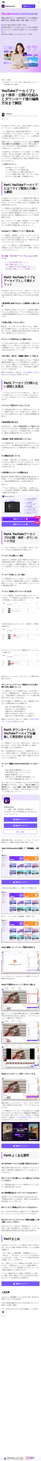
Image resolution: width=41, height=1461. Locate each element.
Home (3, 80)
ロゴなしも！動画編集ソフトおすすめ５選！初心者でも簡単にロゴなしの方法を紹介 (20, 1298)
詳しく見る (20, 832)
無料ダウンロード (28, 6)
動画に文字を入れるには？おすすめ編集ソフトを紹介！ (20, 1309)
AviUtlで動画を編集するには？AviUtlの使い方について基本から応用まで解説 (20, 1304)
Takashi (9, 114)
